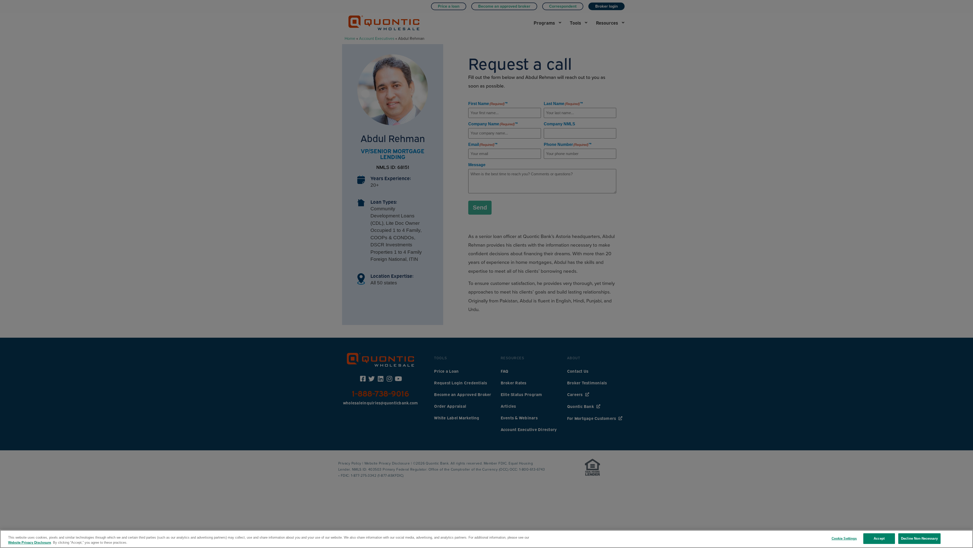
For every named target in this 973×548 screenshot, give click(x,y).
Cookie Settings (844, 538)
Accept (879, 538)
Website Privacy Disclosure (29, 542)
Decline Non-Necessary (919, 538)
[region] (486, 539)
